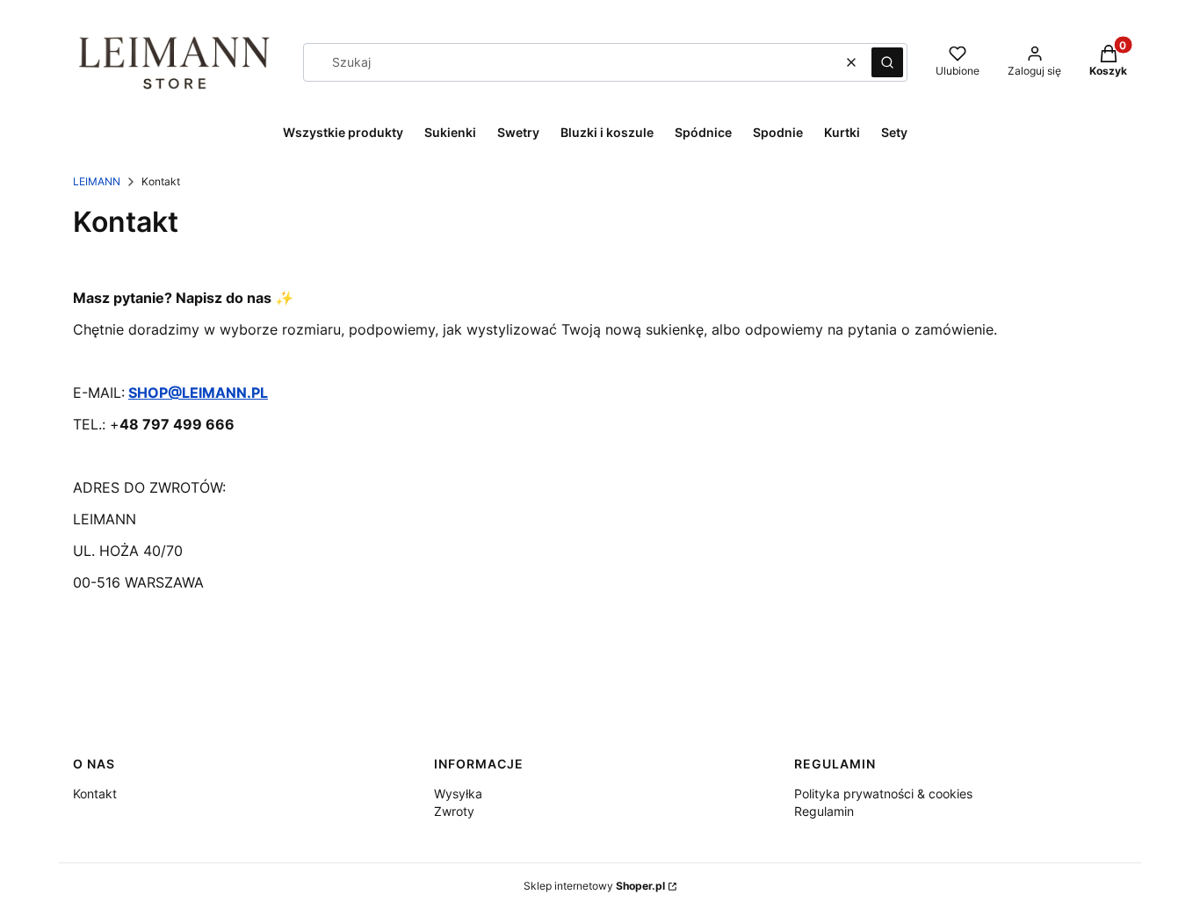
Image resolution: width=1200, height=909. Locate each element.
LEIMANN (96, 181)
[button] (887, 62)
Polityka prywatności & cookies (883, 793)
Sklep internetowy (594, 885)
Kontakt (95, 793)
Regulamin (824, 811)
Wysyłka (458, 793)
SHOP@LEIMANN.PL (198, 392)
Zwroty (454, 811)
